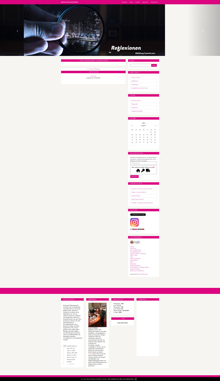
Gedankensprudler (135, 265)
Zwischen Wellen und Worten (138, 253)
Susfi (131, 262)
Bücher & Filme (136, 77)
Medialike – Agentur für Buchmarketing (142, 202)
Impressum (145, 2)
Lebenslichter (134, 260)
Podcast (90, 353)
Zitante (132, 246)
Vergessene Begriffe (137, 111)
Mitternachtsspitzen (135, 258)
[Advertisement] (148, 328)
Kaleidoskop (135, 84)
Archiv (131, 2)
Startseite (124, 2)
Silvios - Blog (133, 255)
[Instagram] (134, 222)
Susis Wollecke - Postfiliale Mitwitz (139, 267)
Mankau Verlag (136, 195)
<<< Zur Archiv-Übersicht (93, 69)
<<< (132, 125)
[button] (16, 30)
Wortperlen (133, 248)
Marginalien (135, 104)
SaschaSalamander (135, 251)
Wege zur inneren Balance (139, 192)
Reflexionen (135, 81)
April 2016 (93, 76)
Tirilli (131, 257)
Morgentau (133, 263)
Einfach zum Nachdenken (69, 2)
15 (151, 137)
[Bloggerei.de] (133, 229)
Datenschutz (154, 2)
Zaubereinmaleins (135, 269)
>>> (155, 125)
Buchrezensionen (136, 100)
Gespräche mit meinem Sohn (139, 88)
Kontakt (138, 2)
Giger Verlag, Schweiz (138, 199)
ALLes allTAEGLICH (135, 250)
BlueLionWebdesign (142, 274)
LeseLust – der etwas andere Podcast (142, 188)
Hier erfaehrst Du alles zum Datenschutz (121, 379)
